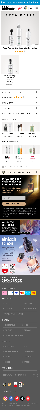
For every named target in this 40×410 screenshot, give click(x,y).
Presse (7, 362)
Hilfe (26, 325)
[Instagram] (5, 398)
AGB (25, 346)
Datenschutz (29, 351)
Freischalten (12, 203)
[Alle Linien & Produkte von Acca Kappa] (20, 15)
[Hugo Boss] (7, 375)
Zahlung (8, 309)
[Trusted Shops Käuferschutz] (4, 384)
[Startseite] (2, 166)
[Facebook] (11, 398)
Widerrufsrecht (11, 351)
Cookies (8, 357)
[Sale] (20, 8)
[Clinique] (21, 375)
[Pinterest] (17, 398)
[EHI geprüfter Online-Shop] (9, 384)
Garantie (28, 303)
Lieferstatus (9, 325)
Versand (8, 303)
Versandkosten (25, 406)
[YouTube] (28, 398)
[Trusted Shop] (25, 8)
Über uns (28, 357)
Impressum (9, 346)
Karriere (27, 362)
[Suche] (31, 8)
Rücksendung (30, 309)
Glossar (27, 330)
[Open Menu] (8, 8)
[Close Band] (37, 2)
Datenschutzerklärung (17, 210)
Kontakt (8, 330)
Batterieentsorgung (13, 335)
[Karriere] (20, 227)
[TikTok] (22, 398)
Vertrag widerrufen (13, 314)
